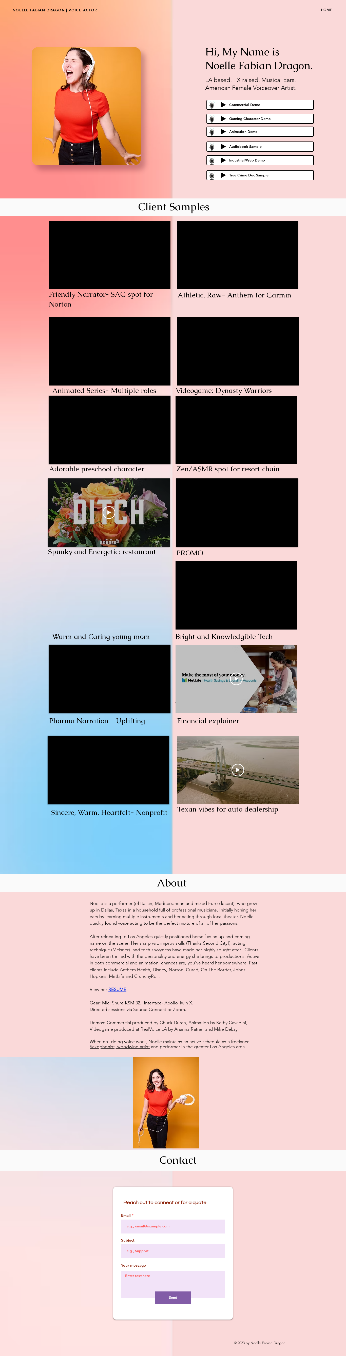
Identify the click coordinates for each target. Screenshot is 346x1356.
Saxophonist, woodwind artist (120, 1046)
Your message (133, 1265)
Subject (127, 1240)
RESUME (117, 989)
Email (126, 1215)
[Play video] (109, 512)
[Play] (223, 104)
